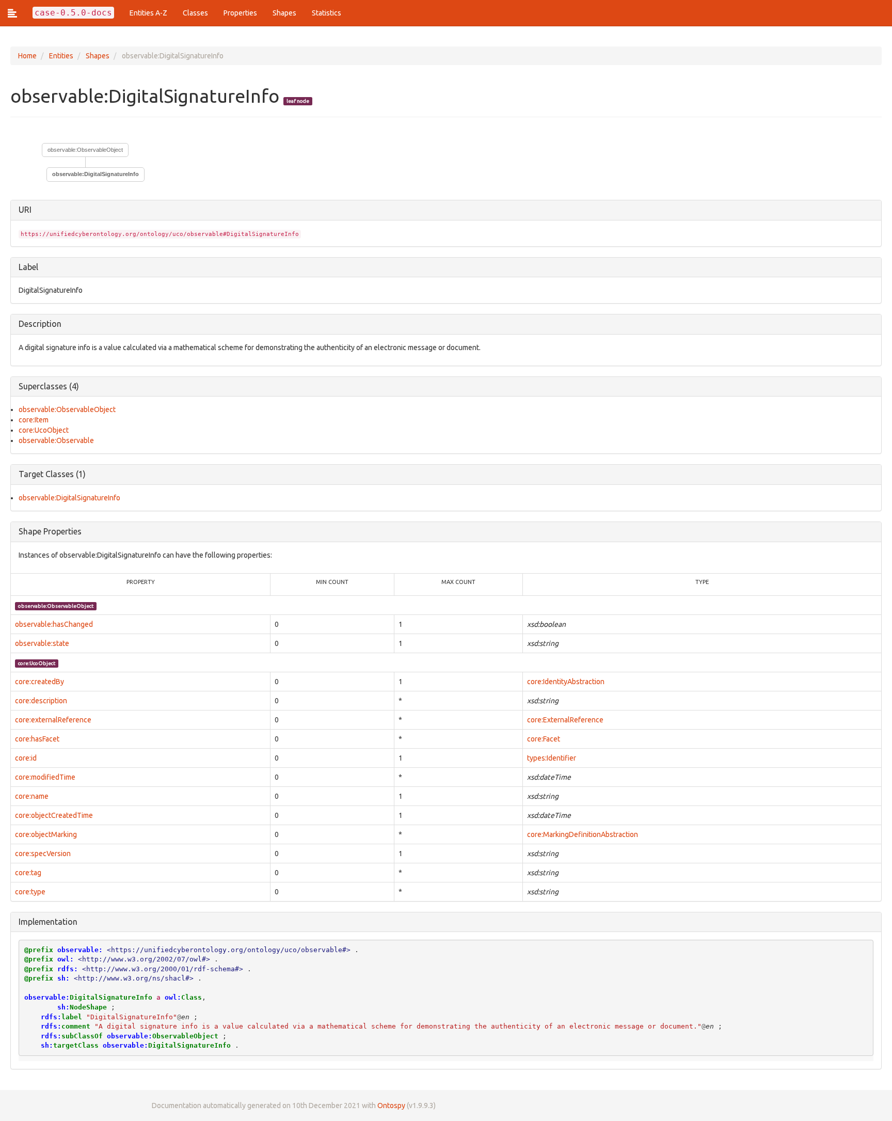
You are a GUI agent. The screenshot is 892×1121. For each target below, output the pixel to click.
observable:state (42, 643)
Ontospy (391, 1105)
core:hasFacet (37, 739)
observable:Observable (56, 440)
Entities (61, 56)
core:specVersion (43, 853)
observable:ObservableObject (85, 150)
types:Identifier (551, 758)
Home (27, 56)
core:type (30, 892)
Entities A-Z (148, 13)
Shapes (284, 13)
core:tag (28, 873)
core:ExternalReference (565, 720)
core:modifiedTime (45, 777)
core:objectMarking (46, 834)
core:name (32, 796)
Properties (240, 13)
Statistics (326, 13)
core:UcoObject (44, 430)
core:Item (34, 420)
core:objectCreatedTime (54, 815)
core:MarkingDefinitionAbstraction (582, 834)
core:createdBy (39, 681)
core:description (41, 701)
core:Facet (543, 739)
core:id (26, 758)
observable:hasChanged (54, 624)
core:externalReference (53, 720)
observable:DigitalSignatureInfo (69, 498)
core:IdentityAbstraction (565, 681)
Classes (195, 13)
